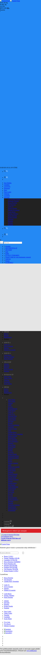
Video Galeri (8, 378)
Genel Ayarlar (12, 429)
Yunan (7, 261)
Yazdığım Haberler (14, 505)
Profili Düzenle (13, 474)
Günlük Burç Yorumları (15, 434)
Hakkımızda (8, 337)
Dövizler (10, 219)
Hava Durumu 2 (13, 441)
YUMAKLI (9, 262)
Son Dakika (7, 183)
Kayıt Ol (10, 452)
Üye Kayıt (7, 624)
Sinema (6, 348)
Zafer (7, 253)
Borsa (8, 556)
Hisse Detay (12, 445)
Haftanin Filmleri (13, 201)
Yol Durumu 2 (12, 508)
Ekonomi (7, 188)
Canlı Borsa (11, 212)
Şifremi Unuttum (13, 479)
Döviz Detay (12, 418)
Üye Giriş (11, 490)
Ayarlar (10, 407)
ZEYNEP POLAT (11, 248)
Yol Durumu (12, 205)
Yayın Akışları (12, 208)
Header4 (10, 443)
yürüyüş (8, 259)
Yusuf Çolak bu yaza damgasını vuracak (18, 257)
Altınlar (10, 223)
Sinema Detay (12, 483)
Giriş (9, 430)
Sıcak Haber (8, 384)
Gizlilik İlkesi (12, 432)
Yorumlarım (11, 510)
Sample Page (12, 478)
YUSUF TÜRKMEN (12, 255)
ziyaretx (8, 246)
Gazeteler (7, 195)
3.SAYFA (7, 186)
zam (6, 252)
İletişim (6, 335)
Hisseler (10, 221)
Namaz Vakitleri (13, 214)
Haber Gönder (12, 436)
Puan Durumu (12, 215)
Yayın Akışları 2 (13, 499)
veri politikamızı (32, 650)
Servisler (6, 197)
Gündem (6, 185)
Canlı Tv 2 (11, 414)
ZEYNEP (8, 250)
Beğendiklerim (12, 409)
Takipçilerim (12, 488)
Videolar (6, 194)
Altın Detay (11, 400)
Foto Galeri (7, 192)
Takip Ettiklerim (13, 487)
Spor (5, 190)
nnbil (9, 465)
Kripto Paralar (12, 217)
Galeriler (7, 521)
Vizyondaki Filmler (14, 199)
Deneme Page (12, 416)
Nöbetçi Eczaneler (14, 210)
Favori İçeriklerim (13, 425)
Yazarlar (6, 380)
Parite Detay (12, 469)
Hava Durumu (12, 203)
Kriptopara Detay (13, 456)
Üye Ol (10, 494)
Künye (6, 334)
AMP (9, 405)
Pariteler (10, 225)
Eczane (10, 423)
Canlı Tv (11, 206)
